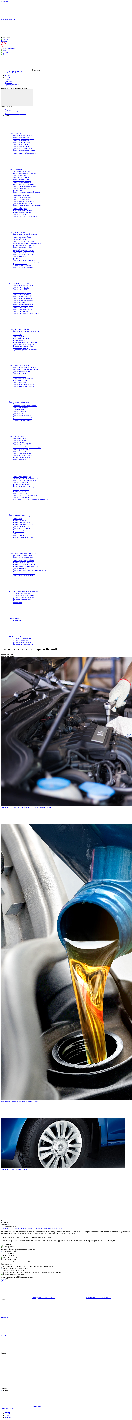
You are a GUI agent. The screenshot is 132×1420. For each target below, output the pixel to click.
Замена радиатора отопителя (23, 375)
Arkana (3, 1228)
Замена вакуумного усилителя (24, 260)
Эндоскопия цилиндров (21, 177)
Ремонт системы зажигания (23, 524)
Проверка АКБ (18, 532)
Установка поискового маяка (23, 644)
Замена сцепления (19, 440)
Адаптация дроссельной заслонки (25, 350)
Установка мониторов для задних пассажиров (29, 601)
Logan (39, 1228)
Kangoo (19, 1228)
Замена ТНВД (18, 335)
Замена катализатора (20, 407)
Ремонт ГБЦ (17, 190)
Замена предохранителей (22, 526)
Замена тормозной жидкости (23, 306)
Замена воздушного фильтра (23, 285)
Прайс (7, 79)
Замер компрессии (19, 175)
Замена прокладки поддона (22, 194)
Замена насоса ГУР (20, 493)
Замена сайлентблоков (21, 141)
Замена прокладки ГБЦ (21, 188)
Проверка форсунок (20, 340)
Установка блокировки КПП (23, 642)
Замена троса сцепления (21, 450)
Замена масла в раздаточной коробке (26, 313)
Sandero (51, 1228)
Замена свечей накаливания (23, 300)
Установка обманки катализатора (25, 406)
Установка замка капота (21, 640)
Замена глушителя (19, 411)
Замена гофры (18, 413)
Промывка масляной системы (23, 210)
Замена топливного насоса (22, 333)
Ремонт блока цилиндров (22, 212)
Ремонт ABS (17, 258)
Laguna (34, 1228)
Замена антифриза (19, 382)
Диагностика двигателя (21, 171)
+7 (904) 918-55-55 (12, 72)
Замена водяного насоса (21, 371)
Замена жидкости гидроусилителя (25, 495)
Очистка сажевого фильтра (22, 419)
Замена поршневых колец (22, 207)
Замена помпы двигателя (22, 181)
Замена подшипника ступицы (23, 139)
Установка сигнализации (22, 638)
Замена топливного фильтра (23, 304)
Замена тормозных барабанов (23, 267)
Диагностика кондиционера (23, 555)
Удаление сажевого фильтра (23, 417)
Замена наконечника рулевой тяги (25, 488)
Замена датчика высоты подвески (25, 154)
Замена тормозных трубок (22, 247)
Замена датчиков (19, 535)
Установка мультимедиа (21, 593)
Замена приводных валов (22, 453)
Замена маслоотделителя (22, 197)
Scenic (56, 1228)
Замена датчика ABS (20, 256)
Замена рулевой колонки (22, 497)
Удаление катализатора (21, 404)
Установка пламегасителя (22, 421)
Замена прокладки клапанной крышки (26, 192)
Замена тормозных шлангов (23, 254)
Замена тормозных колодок (22, 238)
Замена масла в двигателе (22, 291)
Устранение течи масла (21, 196)
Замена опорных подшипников (24, 150)
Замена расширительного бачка (24, 384)
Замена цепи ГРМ (19, 308)
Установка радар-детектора (22, 599)
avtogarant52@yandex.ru (9, 1408)
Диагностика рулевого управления (25, 478)
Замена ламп (17, 519)
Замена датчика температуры (23, 386)
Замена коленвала (19, 214)
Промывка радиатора (20, 380)
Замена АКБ (17, 534)
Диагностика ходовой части (23, 135)
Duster (8, 1228)
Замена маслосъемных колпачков (24, 186)
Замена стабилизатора (21, 146)
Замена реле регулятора (21, 528)
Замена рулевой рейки (21, 490)
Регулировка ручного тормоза (23, 251)
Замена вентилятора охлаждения (24, 367)
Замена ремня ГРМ (20, 302)
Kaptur (24, 1228)
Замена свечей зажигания (22, 296)
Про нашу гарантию (12, 85)
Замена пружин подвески (22, 152)
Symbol (60, 1228)
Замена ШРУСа (18, 442)
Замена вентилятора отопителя (24, 574)
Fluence (13, 1228)
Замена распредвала (20, 209)
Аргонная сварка (19, 409)
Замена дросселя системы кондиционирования (29, 570)
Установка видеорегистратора (23, 595)
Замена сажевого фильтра (22, 415)
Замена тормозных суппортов (23, 241)
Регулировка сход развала (22, 486)
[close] (17, 97)
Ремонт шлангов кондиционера (24, 564)
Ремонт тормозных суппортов (23, 245)
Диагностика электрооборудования (25, 517)
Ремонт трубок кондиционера (23, 562)
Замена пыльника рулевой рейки (24, 480)
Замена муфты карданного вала (24, 446)
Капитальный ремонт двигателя (24, 173)
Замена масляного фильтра (22, 295)
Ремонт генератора (20, 520)
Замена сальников (19, 451)
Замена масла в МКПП (21, 289)
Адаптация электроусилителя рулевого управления (31, 499)
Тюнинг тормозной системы (23, 266)
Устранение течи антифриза (23, 379)
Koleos (29, 1228)
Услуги (7, 75)
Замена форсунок (19, 337)
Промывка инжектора (21, 338)
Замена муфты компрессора (23, 557)
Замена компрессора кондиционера (25, 559)
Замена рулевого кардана (22, 477)
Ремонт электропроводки (22, 522)
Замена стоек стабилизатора (23, 148)
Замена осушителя (19, 568)
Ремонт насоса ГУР (20, 492)
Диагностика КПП (19, 438)
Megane (45, 1228)
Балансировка (18, 620)
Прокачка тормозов (20, 264)
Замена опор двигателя (21, 179)
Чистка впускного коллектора (23, 184)
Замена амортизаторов (21, 137)
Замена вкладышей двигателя (23, 201)
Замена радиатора (19, 373)
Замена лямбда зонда (20, 348)
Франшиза (8, 83)
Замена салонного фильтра (22, 298)
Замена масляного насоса (22, 183)
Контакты (8, 81)
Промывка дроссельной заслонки (25, 342)
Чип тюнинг (17, 603)
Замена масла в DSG (20, 311)
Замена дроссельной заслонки (23, 344)
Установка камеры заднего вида (24, 597)
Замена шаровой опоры (21, 142)
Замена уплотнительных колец (24, 252)
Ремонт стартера (19, 530)
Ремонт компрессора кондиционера (25, 566)
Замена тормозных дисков (22, 236)
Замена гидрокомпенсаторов (23, 203)
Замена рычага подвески (22, 144)
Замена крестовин (19, 459)
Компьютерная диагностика (23, 537)
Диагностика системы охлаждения (25, 369)
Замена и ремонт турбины (22, 199)
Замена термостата (19, 377)
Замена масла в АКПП (21, 287)
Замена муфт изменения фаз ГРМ (25, 216)
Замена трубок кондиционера (23, 561)
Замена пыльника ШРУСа (22, 444)
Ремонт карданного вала (21, 457)
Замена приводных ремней (22, 309)
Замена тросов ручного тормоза (24, 249)
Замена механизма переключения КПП (27, 448)
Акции (7, 77)
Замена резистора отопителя (23, 576)
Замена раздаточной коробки (23, 455)
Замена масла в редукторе (22, 293)
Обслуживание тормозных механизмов (27, 243)
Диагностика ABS (19, 239)
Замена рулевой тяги (20, 482)
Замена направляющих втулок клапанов (27, 205)
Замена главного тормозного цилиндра (27, 262)
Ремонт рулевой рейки (21, 484)
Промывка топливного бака (23, 346)
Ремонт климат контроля (22, 572)
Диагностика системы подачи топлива (26, 331)
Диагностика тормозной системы (25, 234)
